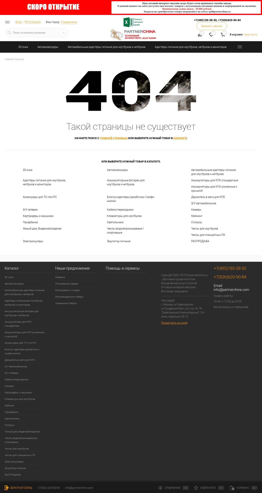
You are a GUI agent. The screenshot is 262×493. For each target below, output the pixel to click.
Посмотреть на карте (174, 322)
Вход (19, 21)
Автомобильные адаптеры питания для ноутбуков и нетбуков (106, 46)
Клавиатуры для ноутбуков (124, 215)
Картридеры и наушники (38, 215)
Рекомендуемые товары (69, 296)
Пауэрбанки (30, 222)
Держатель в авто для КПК (208, 197)
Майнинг (196, 215)
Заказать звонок (211, 26)
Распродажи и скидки (67, 290)
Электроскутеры (33, 241)
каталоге (180, 138)
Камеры (196, 209)
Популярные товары (66, 283)
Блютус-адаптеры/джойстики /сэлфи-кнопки (131, 199)
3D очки (23, 46)
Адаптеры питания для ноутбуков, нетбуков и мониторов (191, 46)
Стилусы (196, 222)
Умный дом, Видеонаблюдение (42, 228)
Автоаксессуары (47, 46)
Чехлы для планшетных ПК (208, 234)
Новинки (60, 277)
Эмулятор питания (119, 241)
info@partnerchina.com (231, 290)
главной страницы (114, 138)
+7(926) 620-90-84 (49, 487)
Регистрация (33, 21)
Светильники (115, 222)
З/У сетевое (30, 209)
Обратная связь (20, 487)
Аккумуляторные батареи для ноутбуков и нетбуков (126, 182)
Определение (69, 22)
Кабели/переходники (120, 209)
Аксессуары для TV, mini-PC (40, 197)
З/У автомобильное (203, 203)
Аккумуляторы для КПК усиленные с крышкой (214, 188)
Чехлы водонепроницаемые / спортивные (125, 230)
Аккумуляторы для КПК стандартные (214, 180)
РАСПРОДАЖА (200, 241)
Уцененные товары (66, 303)
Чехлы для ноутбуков (204, 228)
